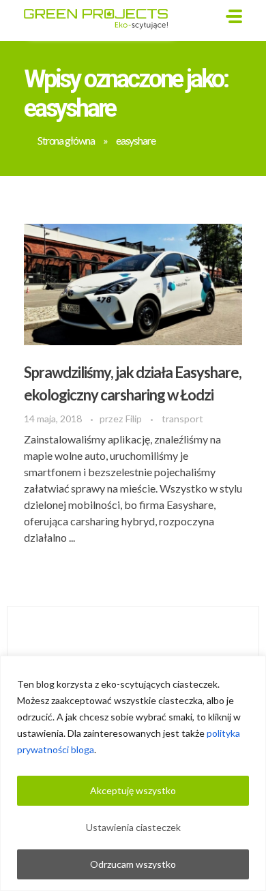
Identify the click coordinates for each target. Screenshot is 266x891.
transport (182, 418)
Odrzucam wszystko (133, 864)
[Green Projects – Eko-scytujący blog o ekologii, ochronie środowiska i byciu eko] (100, 18)
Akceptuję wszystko (133, 790)
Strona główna (66, 140)
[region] (133, 773)
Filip (134, 418)
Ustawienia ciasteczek (133, 827)
